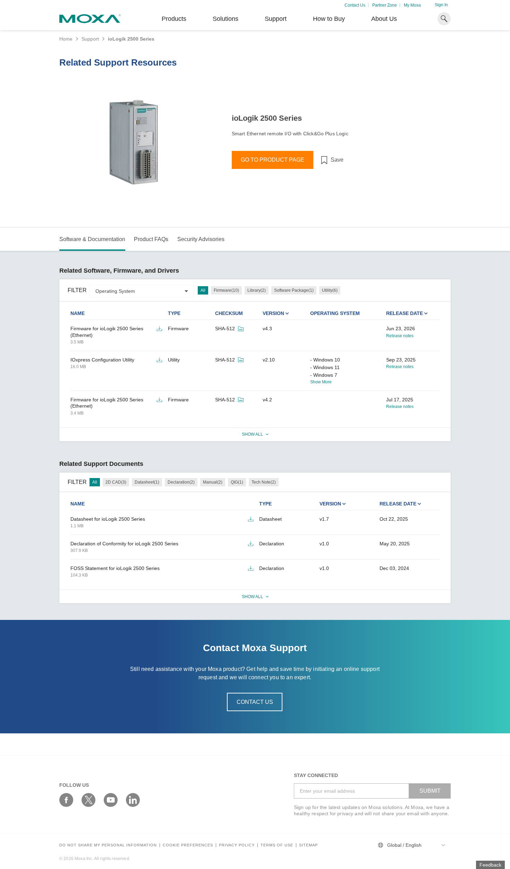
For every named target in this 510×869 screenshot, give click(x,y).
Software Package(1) (294, 290)
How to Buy (329, 18)
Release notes (400, 335)
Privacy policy (237, 845)
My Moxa (412, 5)
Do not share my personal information (108, 845)
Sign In (441, 5)
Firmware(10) (226, 290)
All (203, 290)
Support (276, 18)
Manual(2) (212, 482)
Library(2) (256, 290)
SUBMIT (430, 791)
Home (66, 39)
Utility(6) (330, 290)
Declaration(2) (181, 482)
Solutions (225, 18)
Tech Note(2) (264, 482)
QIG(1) (237, 482)
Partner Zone (384, 5)
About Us (384, 18)
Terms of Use (277, 845)
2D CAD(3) (115, 482)
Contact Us (355, 5)
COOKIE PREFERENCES (188, 845)
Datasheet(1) (147, 482)
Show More (321, 382)
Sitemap (308, 845)
